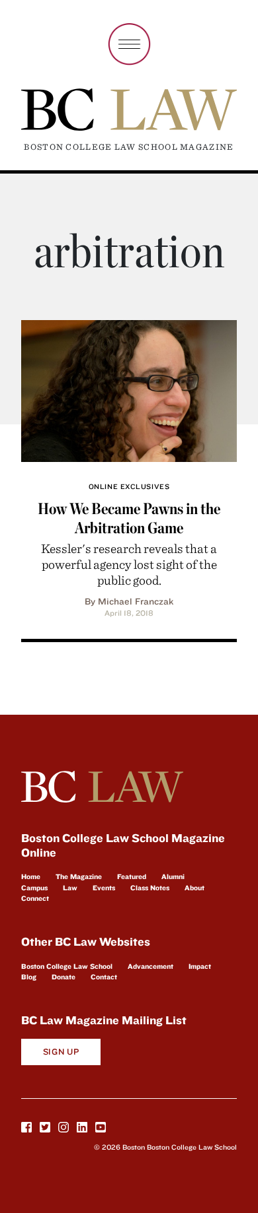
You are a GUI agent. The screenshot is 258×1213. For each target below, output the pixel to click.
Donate (63, 976)
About (194, 887)
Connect (35, 898)
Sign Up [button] (61, 1052)
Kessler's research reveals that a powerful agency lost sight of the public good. (129, 564)
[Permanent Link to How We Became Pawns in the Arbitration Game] (129, 389)
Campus (34, 887)
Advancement (150, 966)
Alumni (173, 876)
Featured (131, 876)
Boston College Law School (66, 966)
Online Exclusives (129, 486)
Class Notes (149, 887)
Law (70, 887)
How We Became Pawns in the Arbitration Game (129, 518)
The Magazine (79, 876)
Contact (104, 976)
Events (104, 887)
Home (30, 876)
